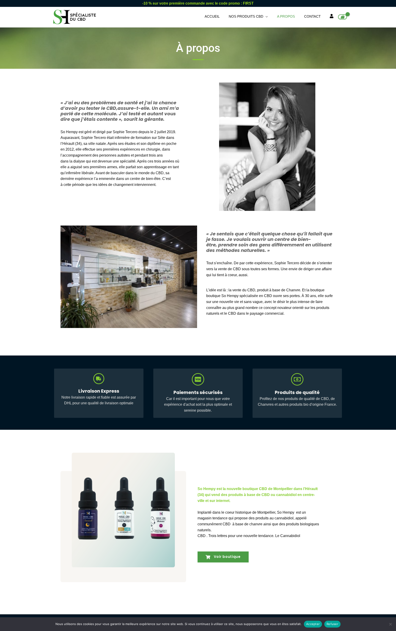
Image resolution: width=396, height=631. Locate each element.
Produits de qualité (297, 392)
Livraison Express (98, 391)
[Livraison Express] (98, 378)
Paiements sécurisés (198, 392)
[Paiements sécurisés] (198, 379)
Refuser (332, 624)
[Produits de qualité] (297, 379)
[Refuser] (390, 624)
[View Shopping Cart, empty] (342, 16)
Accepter (313, 624)
